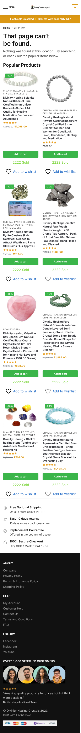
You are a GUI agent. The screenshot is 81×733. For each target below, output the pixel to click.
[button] (74, 7)
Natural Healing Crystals (59, 213)
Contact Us (10, 614)
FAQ (6, 624)
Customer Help (13, 608)
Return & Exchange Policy (20, 581)
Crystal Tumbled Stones (19, 435)
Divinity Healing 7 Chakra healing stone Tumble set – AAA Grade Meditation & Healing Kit (20, 444)
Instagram (10, 646)
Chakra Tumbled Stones (18, 432)
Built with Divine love (17, 715)
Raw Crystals (51, 216)
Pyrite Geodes (12, 228)
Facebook (10, 641)
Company (9, 570)
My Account (11, 603)
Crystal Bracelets (15, 93)
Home (6, 27)
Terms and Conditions (18, 619)
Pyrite (29, 225)
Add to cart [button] (20, 154)
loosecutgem (12, 329)
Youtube (9, 652)
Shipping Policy (13, 586)
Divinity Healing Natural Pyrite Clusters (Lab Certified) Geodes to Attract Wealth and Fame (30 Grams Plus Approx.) (19, 239)
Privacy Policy (12, 576)
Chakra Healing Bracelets (20, 90)
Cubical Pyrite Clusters (18, 222)
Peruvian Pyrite (13, 225)
